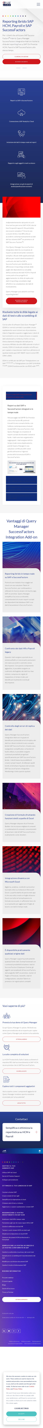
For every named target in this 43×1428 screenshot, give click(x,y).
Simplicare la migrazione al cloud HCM (15, 1234)
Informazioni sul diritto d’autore (32, 1343)
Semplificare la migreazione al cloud (14, 1199)
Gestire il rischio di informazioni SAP (14, 1265)
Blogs (4, 1285)
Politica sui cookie (25, 1341)
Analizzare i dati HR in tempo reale (13, 1219)
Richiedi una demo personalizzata (21, 300)
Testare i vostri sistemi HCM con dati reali (16, 1230)
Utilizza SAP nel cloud (9, 1172)
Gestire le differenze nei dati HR (12, 1226)
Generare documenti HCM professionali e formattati (15, 1238)
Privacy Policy (17, 1389)
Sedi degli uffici (31, 1317)
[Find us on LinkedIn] (4, 1331)
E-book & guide (7, 1281)
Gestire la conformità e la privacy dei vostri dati (18, 1252)
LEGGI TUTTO (21, 1103)
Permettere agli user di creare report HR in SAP (17, 1223)
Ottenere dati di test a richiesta (12, 1203)
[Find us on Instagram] (14, 1331)
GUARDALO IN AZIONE (21, 56)
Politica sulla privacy (14, 1341)
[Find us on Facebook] (19, 1331)
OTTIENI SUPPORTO (22, 1299)
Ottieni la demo (21, 1039)
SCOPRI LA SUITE (21, 1071)
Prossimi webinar (7, 1277)
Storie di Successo (8, 1288)
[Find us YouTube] (9, 1331)
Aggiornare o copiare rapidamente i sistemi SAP (18, 1207)
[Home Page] (7, 4)
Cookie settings (21, 1408)
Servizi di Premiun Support (11, 1176)
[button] (21, 68)
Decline (21, 1419)
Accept (21, 1414)
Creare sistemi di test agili (10, 1196)
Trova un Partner (7, 1292)
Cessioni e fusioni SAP (9, 1192)
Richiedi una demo (21, 61)
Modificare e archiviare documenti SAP (15, 1261)
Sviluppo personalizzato (10, 1180)
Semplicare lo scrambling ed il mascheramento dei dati (18, 1257)
